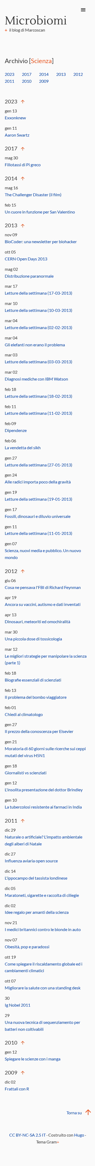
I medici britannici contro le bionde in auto (43, 929)
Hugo (79, 1134)
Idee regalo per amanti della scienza (37, 912)
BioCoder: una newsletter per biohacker (41, 241)
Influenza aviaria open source (31, 860)
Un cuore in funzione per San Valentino (40, 211)
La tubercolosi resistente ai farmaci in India (43, 806)
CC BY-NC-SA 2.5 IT (27, 1134)
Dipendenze (16, 430)
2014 (44, 74)
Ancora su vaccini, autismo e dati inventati (42, 604)
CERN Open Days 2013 (26, 258)
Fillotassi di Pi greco (23, 164)
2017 (26, 74)
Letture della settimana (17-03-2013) (38, 292)
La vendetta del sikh (23, 447)
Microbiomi (36, 21)
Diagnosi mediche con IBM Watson (36, 378)
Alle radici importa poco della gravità (38, 481)
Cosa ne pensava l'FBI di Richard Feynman (43, 587)
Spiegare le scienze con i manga (32, 1058)
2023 (9, 74)
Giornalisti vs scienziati (25, 772)
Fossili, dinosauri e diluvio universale (37, 516)
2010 (26, 81)
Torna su (74, 1112)
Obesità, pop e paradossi (27, 946)
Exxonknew (15, 117)
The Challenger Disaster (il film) (33, 194)
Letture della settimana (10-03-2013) (38, 310)
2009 (44, 81)
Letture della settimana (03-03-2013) (38, 361)
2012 (78, 74)
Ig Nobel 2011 (17, 1004)
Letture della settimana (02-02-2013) (38, 327)
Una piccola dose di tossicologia (33, 638)
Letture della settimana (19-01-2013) (38, 498)
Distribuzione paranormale (29, 275)
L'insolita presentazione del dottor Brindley (44, 789)
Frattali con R (17, 1088)
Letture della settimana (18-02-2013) (38, 396)
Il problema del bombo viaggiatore (35, 697)
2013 (61, 74)
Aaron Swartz (17, 134)
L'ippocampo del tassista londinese (36, 877)
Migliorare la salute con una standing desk (42, 987)
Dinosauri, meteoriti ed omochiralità (37, 621)
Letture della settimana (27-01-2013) (38, 464)
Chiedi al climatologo (24, 714)
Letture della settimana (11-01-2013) (38, 533)
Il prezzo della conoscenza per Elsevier (39, 731)
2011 (9, 81)
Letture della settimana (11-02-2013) (38, 413)
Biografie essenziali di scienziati (33, 679)
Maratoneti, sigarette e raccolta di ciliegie (42, 895)
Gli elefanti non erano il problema (35, 344)
